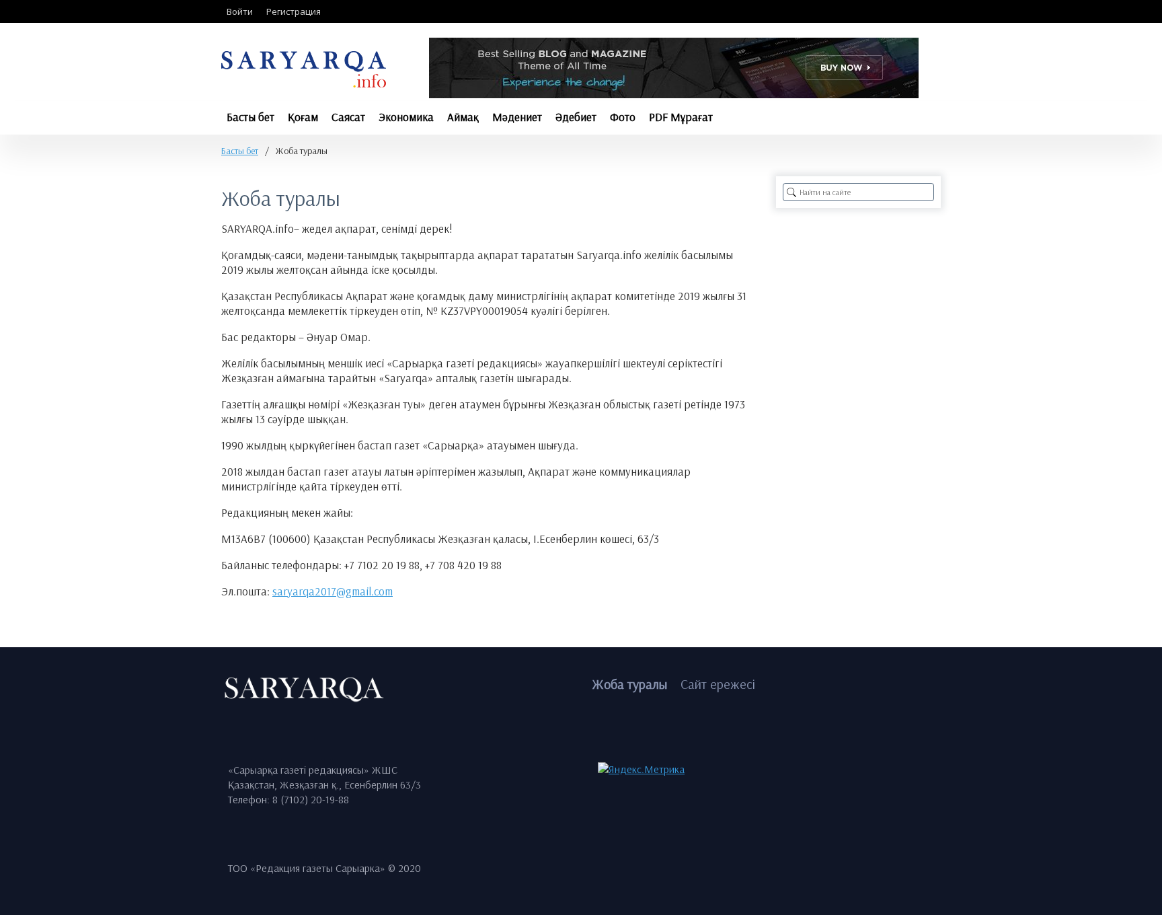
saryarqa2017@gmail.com (332, 591)
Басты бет (239, 151)
